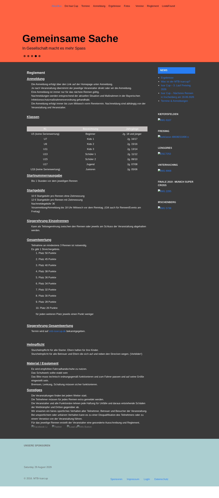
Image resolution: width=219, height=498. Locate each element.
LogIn (147, 479)
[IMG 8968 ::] (176, 171)
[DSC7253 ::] (176, 154)
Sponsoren (116, 479)
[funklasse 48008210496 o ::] (176, 137)
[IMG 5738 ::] (176, 208)
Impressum (133, 479)
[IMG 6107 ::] (176, 120)
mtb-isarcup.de (57, 331)
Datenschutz (161, 479)
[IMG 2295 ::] (176, 191)
